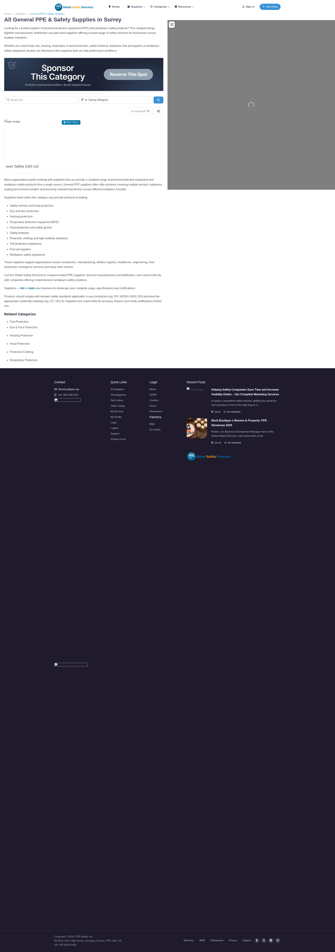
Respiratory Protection (23, 360)
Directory (189, 940)
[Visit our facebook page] (257, 940)
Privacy (233, 940)
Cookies (154, 400)
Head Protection (20, 343)
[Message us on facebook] (278, 940)
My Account (117, 411)
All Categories (118, 394)
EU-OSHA (155, 429)
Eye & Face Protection (24, 327)
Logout (114, 428)
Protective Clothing (21, 351)
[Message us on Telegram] (271, 940)
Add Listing (117, 400)
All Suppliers (117, 389)
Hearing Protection (21, 335)
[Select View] (158, 111)
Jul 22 (217, 412)
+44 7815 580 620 (68, 394)
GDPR (153, 394)
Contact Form (118, 439)
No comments (233, 412)
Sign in (250, 6)
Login (114, 422)
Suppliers (136, 6)
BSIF (152, 424)
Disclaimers (156, 411)
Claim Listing (118, 405)
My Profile (116, 417)
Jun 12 (218, 443)
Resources (184, 6)
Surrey (115, 6)
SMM (202, 940)
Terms (153, 405)
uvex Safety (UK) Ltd (22, 166)
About (153, 389)
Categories (160, 6)
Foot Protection (19, 321)
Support (115, 433)
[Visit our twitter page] (264, 940)
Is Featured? (139, 111)
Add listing (272, 6)
